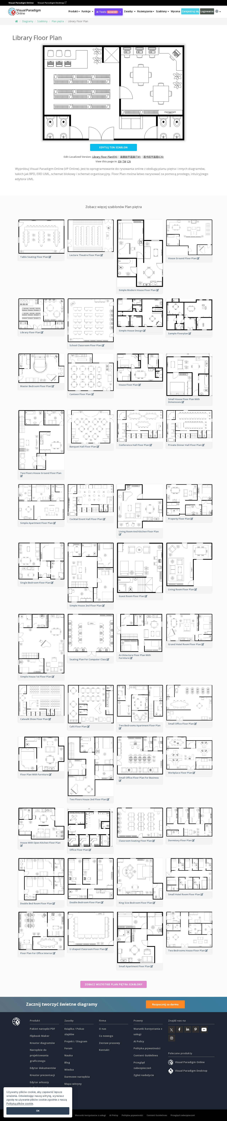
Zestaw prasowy (109, 1043)
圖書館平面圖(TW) (130, 156)
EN (119, 161)
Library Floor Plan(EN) (104, 156)
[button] (87, 11)
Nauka (68, 1055)
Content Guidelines (146, 1055)
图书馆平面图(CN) (153, 156)
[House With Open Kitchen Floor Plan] (41, 847)
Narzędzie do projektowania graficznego (39, 1055)
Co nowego (106, 1036)
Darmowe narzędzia (77, 1076)
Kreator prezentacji (42, 1075)
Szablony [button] (161, 11)
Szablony (42, 21)
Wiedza (69, 1069)
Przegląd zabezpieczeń (183, 1115)
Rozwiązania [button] (144, 11)
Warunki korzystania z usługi (90, 1115)
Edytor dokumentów (43, 1068)
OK (38, 1110)
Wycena (175, 11)
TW (124, 161)
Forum (68, 1048)
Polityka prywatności (147, 1048)
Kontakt (104, 1050)
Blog (67, 1062)
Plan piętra (58, 21)
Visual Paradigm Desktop (51, 2)
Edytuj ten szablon (113, 147)
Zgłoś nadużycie (144, 1075)
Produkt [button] (73, 11)
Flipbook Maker (39, 1036)
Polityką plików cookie (19, 1103)
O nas (102, 1028)
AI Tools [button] (106, 11)
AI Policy (139, 1041)
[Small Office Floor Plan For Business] (140, 782)
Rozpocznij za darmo (165, 1004)
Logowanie (207, 11)
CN (129, 161)
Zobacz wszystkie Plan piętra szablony (113, 984)
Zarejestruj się (190, 11)
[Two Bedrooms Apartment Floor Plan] (140, 730)
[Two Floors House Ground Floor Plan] (41, 478)
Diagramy (27, 21)
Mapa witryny (73, 1083)
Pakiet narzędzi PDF (42, 1028)
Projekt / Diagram (75, 1041)
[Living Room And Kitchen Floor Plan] (140, 536)
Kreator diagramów (42, 1043)
